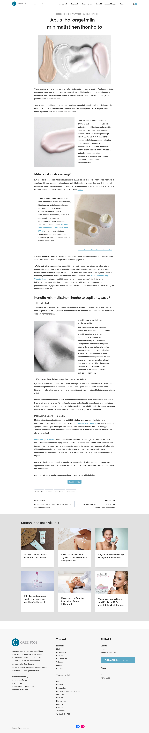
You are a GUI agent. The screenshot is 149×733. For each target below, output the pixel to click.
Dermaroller (61, 688)
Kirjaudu (104, 649)
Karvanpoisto (61, 659)
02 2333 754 (17, 683)
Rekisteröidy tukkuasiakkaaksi (118, 660)
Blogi (122, 4)
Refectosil (60, 708)
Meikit (58, 649)
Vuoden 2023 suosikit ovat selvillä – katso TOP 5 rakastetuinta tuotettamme (111, 602)
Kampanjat (105, 678)
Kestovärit (60, 656)
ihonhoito (49, 492)
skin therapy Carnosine (44, 439)
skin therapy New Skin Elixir (85, 423)
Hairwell (59, 698)
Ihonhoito (60, 646)
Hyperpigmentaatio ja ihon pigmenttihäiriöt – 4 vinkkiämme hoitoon (52, 504)
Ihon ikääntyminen (73, 14)
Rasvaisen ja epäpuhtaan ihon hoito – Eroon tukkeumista (73, 601)
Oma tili (99, 4)
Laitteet (59, 665)
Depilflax (59, 685)
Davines (59, 682)
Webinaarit (60, 669)
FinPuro (59, 704)
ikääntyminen (59, 492)
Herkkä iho (60, 14)
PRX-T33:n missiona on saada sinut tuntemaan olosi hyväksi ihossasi (35, 599)
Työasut (59, 662)
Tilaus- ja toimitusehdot (110, 652)
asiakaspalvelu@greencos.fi (23, 687)
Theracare (60, 711)
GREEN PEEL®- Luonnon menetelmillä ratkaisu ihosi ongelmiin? (99, 504)
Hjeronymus (61, 701)
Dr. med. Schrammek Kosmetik (68, 691)
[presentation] (37, 539)
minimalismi (71, 492)
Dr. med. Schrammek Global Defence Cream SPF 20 (53, 228)
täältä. (80, 190)
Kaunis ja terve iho (90, 14)
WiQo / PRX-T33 (63, 714)
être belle (60, 695)
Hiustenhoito (61, 652)
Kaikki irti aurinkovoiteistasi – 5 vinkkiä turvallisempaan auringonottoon (74, 557)
